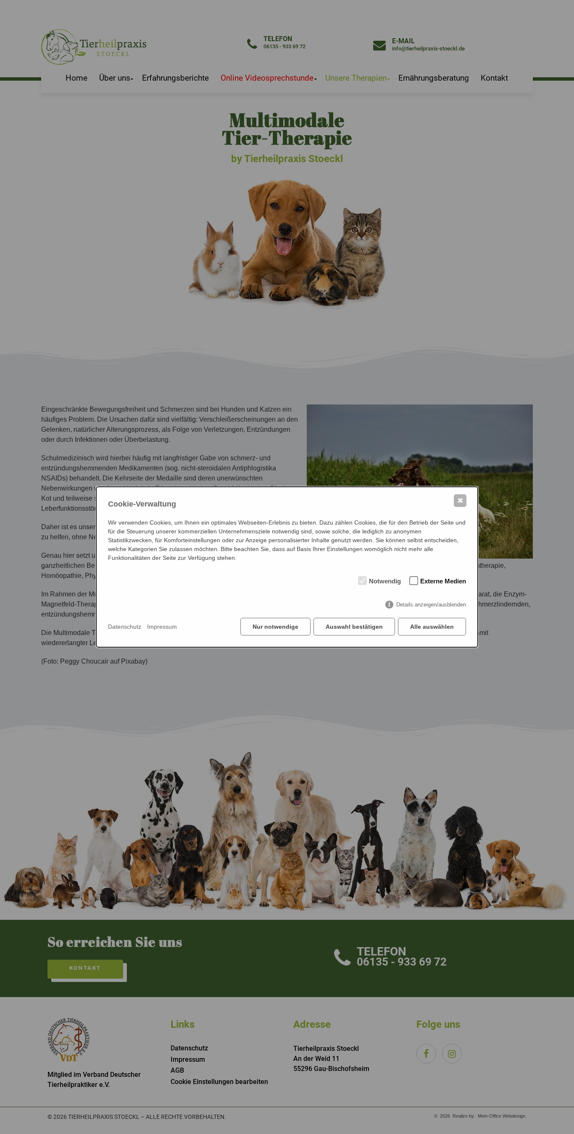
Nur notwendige (275, 626)
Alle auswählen (432, 626)
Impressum (162, 626)
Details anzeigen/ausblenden (431, 604)
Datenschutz (124, 626)
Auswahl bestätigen (354, 626)
